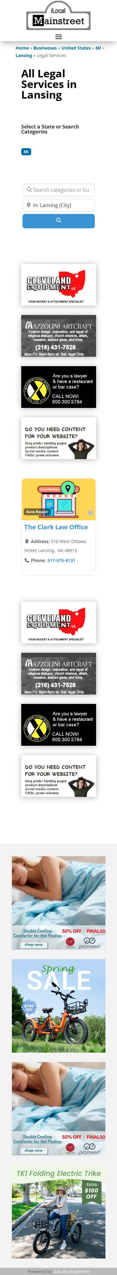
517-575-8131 (61, 560)
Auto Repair (37, 511)
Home (22, 48)
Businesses (45, 48)
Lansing (24, 55)
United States (76, 48)
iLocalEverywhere (71, 1271)
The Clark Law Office (56, 527)
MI (98, 48)
